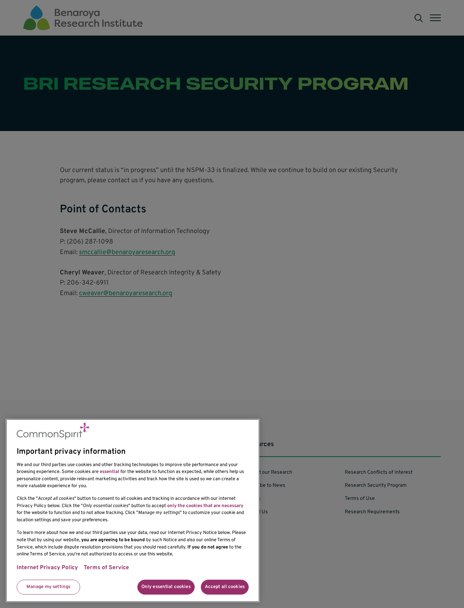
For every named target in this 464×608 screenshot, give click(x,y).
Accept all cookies (225, 587)
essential (109, 472)
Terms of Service (106, 568)
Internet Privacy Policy (47, 568)
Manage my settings (48, 587)
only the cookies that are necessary (205, 506)
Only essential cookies (166, 587)
